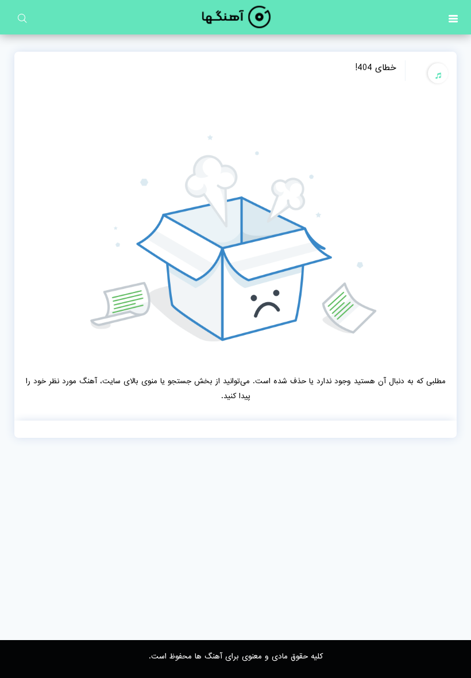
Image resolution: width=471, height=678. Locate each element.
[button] (453, 17)
